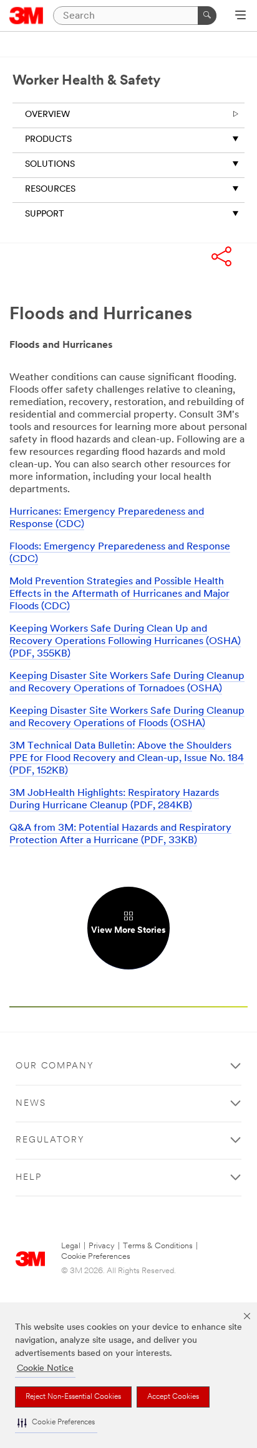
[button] (56, 1423)
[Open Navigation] (240, 16)
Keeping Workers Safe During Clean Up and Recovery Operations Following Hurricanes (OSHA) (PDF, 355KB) (125, 641)
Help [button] (29, 1177)
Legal (70, 1246)
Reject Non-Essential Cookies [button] (73, 1397)
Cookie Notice (45, 1368)
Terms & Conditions (158, 1246)
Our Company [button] (55, 1066)
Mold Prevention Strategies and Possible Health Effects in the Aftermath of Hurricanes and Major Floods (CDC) (119, 594)
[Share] (221, 257)
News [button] (31, 1103)
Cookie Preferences (95, 1257)
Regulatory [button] (50, 1140)
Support (44, 214)
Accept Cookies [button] (173, 1397)
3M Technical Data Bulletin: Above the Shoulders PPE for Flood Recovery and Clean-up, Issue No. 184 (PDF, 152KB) (126, 758)
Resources (50, 189)
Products (48, 139)
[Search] (207, 15)
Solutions (50, 164)
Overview (47, 114)
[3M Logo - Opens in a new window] (26, 15)
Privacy (102, 1246)
